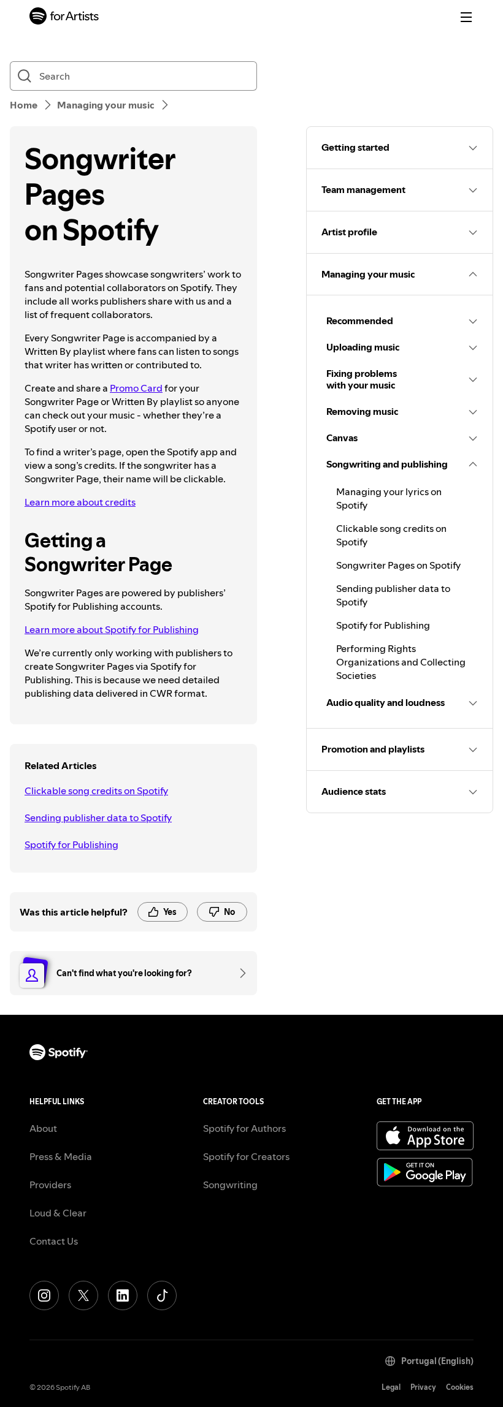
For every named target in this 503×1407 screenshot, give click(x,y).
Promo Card (136, 388)
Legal (391, 1387)
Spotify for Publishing (71, 844)
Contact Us (53, 1241)
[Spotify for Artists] (64, 17)
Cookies (460, 1387)
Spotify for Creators (246, 1156)
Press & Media (60, 1156)
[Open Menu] (466, 17)
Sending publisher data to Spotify (98, 817)
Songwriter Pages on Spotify (398, 565)
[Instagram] (44, 1295)
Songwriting (230, 1184)
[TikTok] (162, 1295)
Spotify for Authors (244, 1128)
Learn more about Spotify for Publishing (112, 629)
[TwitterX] (83, 1295)
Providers (50, 1184)
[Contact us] (238, 973)
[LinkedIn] (122, 1295)
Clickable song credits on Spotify (96, 790)
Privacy (423, 1387)
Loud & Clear (57, 1212)
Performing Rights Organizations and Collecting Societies (401, 662)
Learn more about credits (80, 502)
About (43, 1128)
